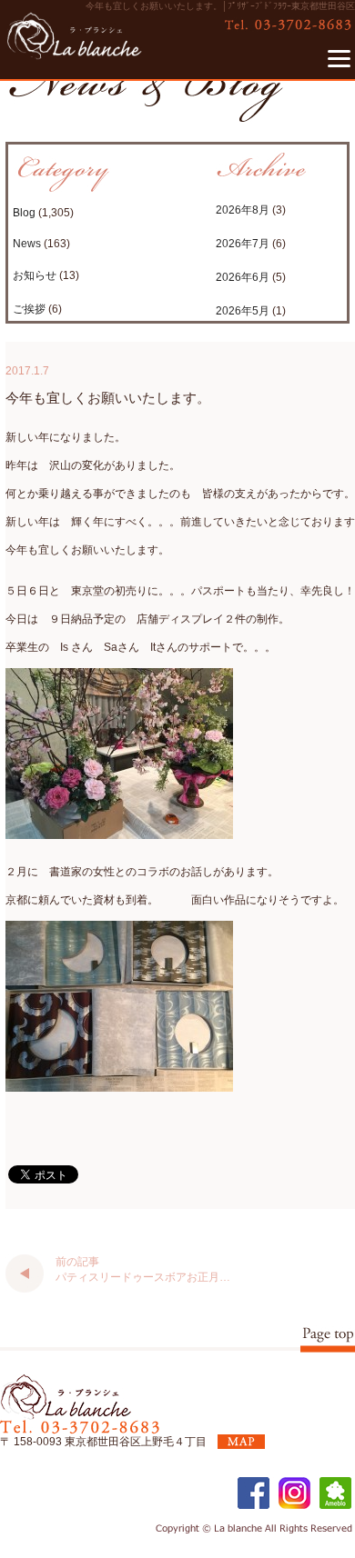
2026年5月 (242, 311)
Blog (24, 212)
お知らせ (34, 275)
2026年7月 (242, 243)
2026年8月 (242, 210)
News (27, 243)
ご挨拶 (29, 309)
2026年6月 (242, 277)
